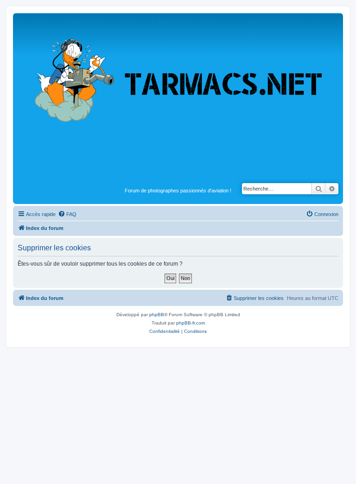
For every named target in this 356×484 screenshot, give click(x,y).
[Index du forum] (178, 100)
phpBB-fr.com (190, 322)
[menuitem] (67, 214)
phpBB (156, 314)
